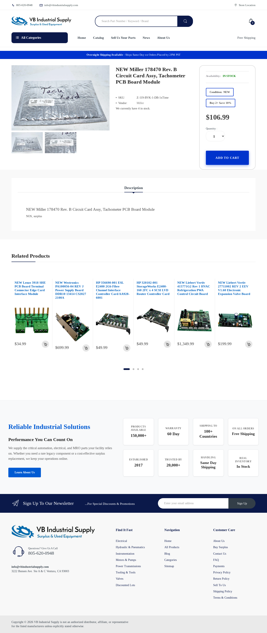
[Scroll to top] (4, 626)
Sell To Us (219, 585)
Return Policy (221, 578)
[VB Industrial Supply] (41, 21)
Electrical (121, 541)
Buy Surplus (220, 547)
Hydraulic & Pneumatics (130, 547)
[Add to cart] (45, 344)
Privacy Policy (221, 572)
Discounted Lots (125, 585)
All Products (171, 547)
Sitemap (169, 566)
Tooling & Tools (125, 572)
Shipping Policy (222, 591)
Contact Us (219, 553)
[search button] (185, 21)
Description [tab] (133, 188)
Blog (167, 553)
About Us (218, 541)
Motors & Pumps (126, 560)
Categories (170, 560)
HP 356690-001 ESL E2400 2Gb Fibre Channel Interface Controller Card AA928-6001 (113, 290)
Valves (119, 578)
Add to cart (227, 157)
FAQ (216, 560)
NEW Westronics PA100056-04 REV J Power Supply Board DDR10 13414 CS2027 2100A (70, 290)
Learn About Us (25, 472)
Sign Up (242, 503)
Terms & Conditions (225, 597)
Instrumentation (125, 553)
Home (167, 541)
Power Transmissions (128, 566)
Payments (218, 566)
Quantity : (211, 128)
